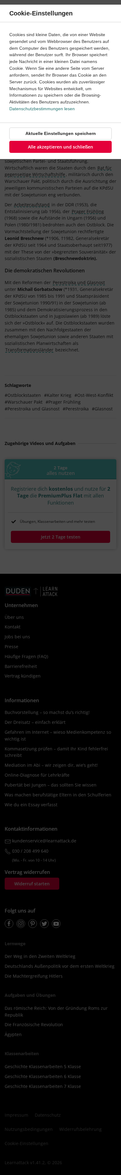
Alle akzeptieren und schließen (60, 147)
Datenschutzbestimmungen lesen (42, 108)
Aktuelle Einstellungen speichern (60, 133)
